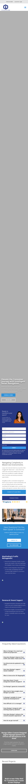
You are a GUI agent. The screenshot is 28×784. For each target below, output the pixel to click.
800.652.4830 (8, 400)
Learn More (14, 750)
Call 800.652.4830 (14, 545)
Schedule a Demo (8, 395)
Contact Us (14, 540)
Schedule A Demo (14, 498)
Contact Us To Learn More (14, 492)
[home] (5, 7)
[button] (25, 7)
